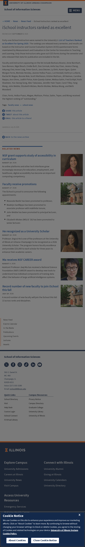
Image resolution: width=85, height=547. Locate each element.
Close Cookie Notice (45, 540)
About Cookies (17, 540)
